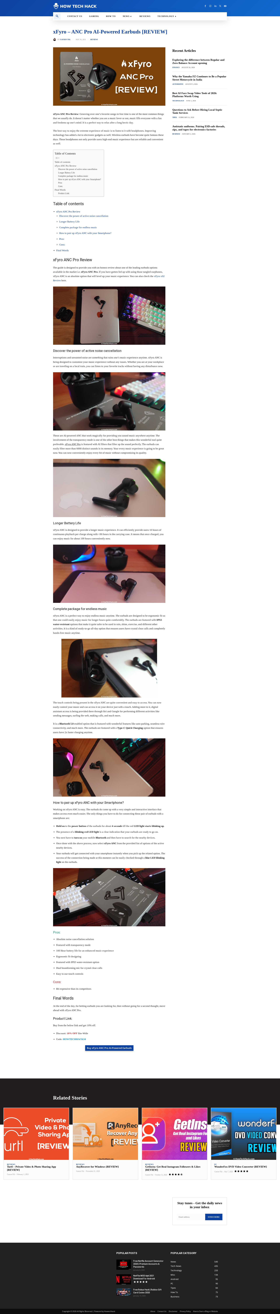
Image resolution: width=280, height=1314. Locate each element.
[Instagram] (210, 6)
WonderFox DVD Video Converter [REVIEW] (240, 1166)
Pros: (60, 183)
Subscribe (214, 1217)
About (152, 1311)
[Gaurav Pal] (55, 39)
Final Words (60, 190)
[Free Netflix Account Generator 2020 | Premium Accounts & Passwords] (123, 1265)
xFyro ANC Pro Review (65, 166)
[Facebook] (205, 6)
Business (176, 134)
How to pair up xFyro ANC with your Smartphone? (79, 179)
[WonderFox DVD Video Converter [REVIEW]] (243, 1134)
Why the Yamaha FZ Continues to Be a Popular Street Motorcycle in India (199, 78)
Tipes (174, 117)
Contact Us (162, 1311)
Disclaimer (173, 1311)
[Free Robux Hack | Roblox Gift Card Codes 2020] (123, 1292)
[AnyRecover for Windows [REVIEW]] (105, 1134)
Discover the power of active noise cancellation (77, 169)
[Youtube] (225, 6)
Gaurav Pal (65, 39)
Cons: (60, 186)
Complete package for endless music (73, 176)
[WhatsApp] (93, 1054)
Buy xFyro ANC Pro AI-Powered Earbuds (109, 1048)
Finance (176, 67)
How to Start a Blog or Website (205, 1311)
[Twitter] (220, 6)
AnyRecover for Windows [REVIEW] (97, 1166)
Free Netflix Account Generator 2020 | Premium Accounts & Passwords (148, 1264)
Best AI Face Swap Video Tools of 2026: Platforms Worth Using (194, 95)
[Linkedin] (215, 6)
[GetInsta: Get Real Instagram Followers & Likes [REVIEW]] (174, 1134)
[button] (57, 16)
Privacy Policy (185, 1311)
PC (215, 1164)
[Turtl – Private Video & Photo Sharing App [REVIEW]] (36, 1134)
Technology (178, 101)
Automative (177, 84)
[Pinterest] (87, 1054)
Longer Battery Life (66, 173)
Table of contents (62, 162)
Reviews (94, 39)
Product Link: (64, 193)
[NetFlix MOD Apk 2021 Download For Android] (123, 1279)
